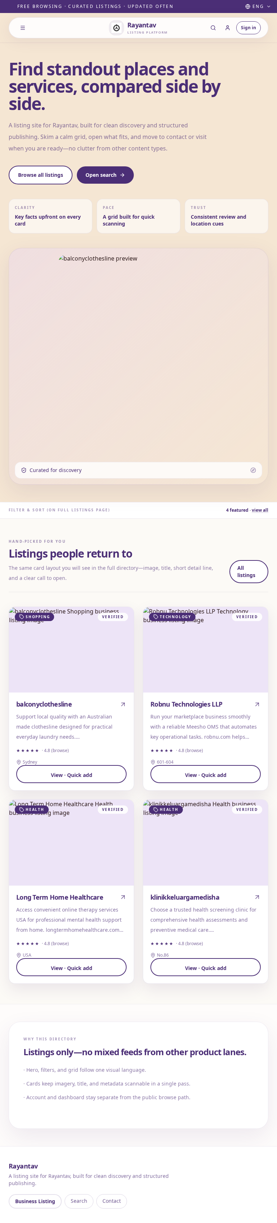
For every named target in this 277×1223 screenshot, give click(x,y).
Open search (100, 174)
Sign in (248, 28)
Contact (111, 1200)
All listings (246, 571)
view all (260, 510)
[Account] (227, 27)
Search (79, 1200)
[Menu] (22, 27)
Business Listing (35, 1201)
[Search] (213, 27)
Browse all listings (40, 174)
